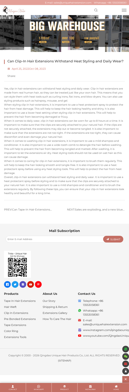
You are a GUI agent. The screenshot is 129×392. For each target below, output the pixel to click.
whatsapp (39, 389)
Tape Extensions (15, 325)
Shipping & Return (55, 307)
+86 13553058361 (116, 2)
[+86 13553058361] (125, 349)
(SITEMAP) (64, 360)
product (64, 389)
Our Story (49, 301)
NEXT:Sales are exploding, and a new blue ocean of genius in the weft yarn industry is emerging (96, 211)
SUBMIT (115, 239)
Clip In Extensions (16, 313)
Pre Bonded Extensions (20, 319)
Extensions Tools (15, 337)
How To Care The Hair (57, 319)
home (116, 389)
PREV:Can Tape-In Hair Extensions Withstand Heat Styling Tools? (27, 211)
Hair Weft (10, 307)
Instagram (90, 389)
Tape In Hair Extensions (20, 301)
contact (13, 389)
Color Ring (11, 331)
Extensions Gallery (55, 313)
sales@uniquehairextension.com (73, 2)
